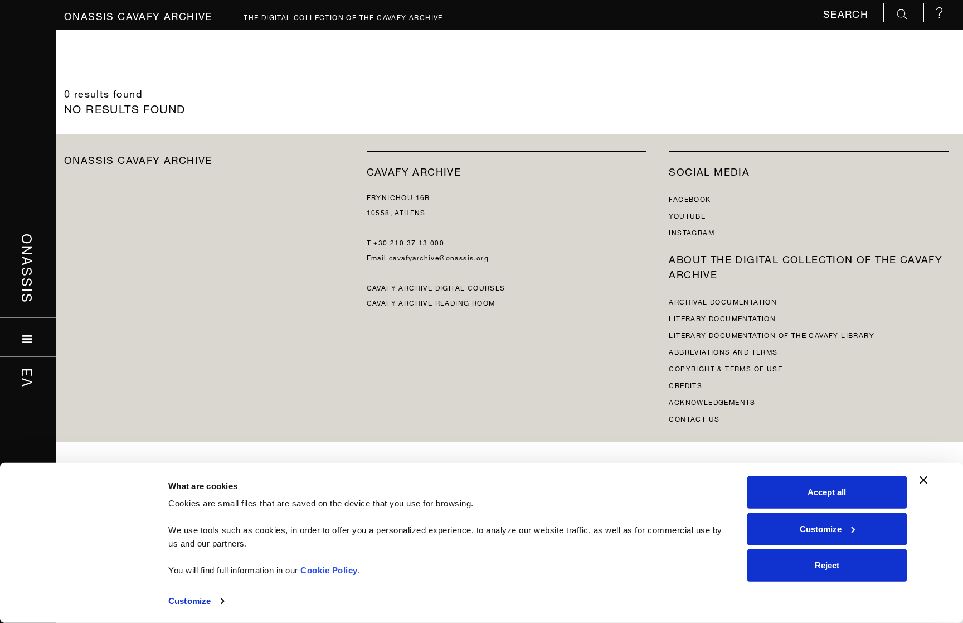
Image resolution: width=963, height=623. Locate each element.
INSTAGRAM (691, 231)
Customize (189, 601)
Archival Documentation (723, 300)
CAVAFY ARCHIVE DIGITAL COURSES (436, 287)
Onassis (28, 268)
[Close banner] (923, 480)
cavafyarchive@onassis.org (439, 256)
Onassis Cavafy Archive (138, 15)
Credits (685, 384)
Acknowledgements (712, 401)
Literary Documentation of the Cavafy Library (771, 334)
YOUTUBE (687, 215)
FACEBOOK (690, 198)
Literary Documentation (722, 317)
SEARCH (847, 12)
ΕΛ (28, 378)
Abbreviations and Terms (723, 351)
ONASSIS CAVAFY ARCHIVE (138, 158)
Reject (827, 565)
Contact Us (694, 418)
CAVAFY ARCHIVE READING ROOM (431, 302)
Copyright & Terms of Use (725, 367)
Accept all (827, 492)
